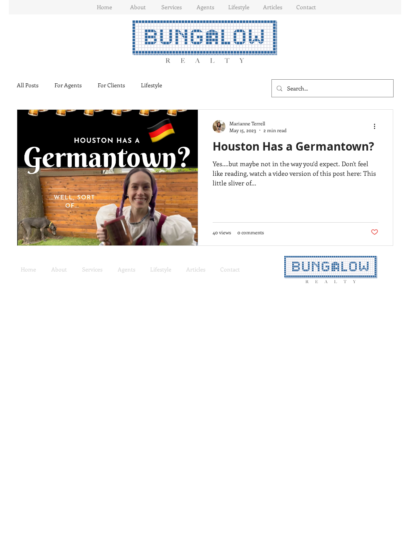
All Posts (27, 85)
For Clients (111, 85)
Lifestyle (151, 85)
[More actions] (377, 126)
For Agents (68, 85)
